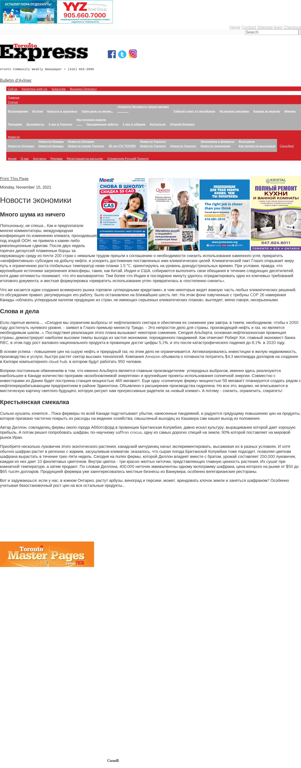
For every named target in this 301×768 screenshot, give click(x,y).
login (278, 26)
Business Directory (83, 89)
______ (123, 111)
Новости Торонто (153, 141)
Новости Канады (51, 141)
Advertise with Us (34, 89)
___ (79, 124)
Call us (12, 89)
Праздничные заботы (102, 124)
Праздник (15, 124)
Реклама (56, 158)
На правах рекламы (234, 111)
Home (235, 26)
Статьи (13, 102)
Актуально (158, 124)
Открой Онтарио (182, 124)
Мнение (290, 111)
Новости (14, 137)
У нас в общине (134, 124)
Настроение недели (91, 120)
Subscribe (59, 89)
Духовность (35, 124)
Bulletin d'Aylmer (16, 80)
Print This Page (14, 178)
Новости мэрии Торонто (86, 146)
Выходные (247, 141)
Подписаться (12, 682)
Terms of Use (4, 766)
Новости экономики (215, 146)
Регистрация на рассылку (85, 158)
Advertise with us (16, 737)
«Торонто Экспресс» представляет (143, 107)
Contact (248, 26)
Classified (287, 146)
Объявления (11, 697)
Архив (12, 158)
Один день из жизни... (97, 111)
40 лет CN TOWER (122, 146)
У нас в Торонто (60, 124)
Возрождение (18, 111)
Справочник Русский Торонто (128, 158)
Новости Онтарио (21, 146)
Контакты (39, 158)
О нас (25, 158)
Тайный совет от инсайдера (194, 111)
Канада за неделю (266, 111)
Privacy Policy (19, 766)
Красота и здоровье (62, 111)
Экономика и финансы (218, 141)
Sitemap (265, 26)
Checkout (292, 26)
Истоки (37, 111)
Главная (13, 97)
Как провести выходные (257, 146)
